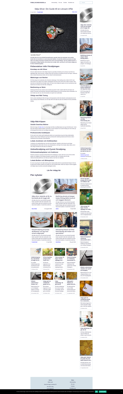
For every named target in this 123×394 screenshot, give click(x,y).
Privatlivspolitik (103, 391)
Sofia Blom (58, 242)
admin (57, 208)
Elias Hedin (34, 208)
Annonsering (54, 2)
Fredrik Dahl (40, 12)
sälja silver (41, 127)
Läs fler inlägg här (54, 170)
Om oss (60, 2)
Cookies (65, 2)
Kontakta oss (71, 2)
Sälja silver (74, 12)
